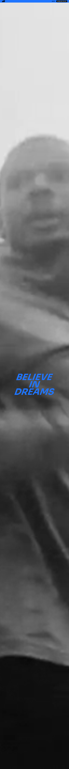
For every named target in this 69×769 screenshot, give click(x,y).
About (53, 1)
